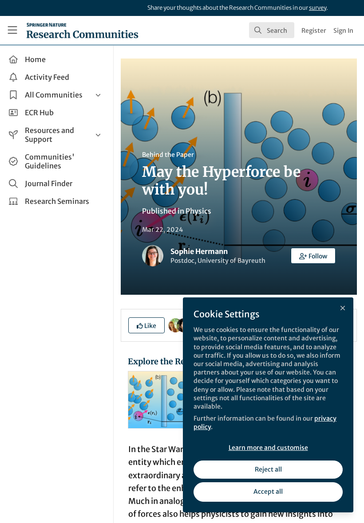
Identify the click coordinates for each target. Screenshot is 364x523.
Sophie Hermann (199, 251)
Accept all (268, 492)
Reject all (268, 469)
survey (317, 8)
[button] (313, 256)
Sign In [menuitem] (343, 31)
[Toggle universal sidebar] (12, 30)
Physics (198, 211)
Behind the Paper (168, 155)
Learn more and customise (268, 448)
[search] (271, 30)
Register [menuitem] (313, 31)
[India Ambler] (175, 324)
